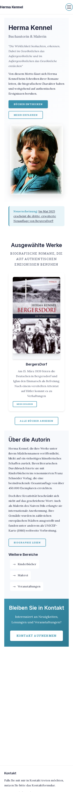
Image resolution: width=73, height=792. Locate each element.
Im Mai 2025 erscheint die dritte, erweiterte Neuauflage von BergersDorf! (34, 216)
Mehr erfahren (26, 115)
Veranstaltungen (29, 586)
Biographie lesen (27, 542)
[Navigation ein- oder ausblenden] (69, 7)
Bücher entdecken (28, 104)
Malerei (23, 575)
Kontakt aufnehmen (36, 635)
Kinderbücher (27, 564)
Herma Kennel (11, 7)
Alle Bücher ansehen (36, 420)
